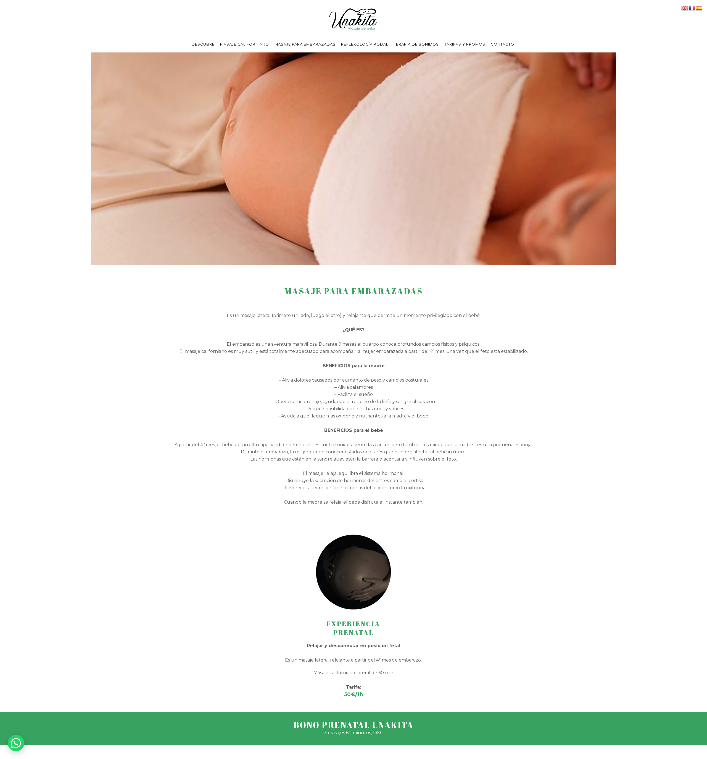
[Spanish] (699, 7)
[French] (692, 7)
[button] (16, 743)
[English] (684, 7)
